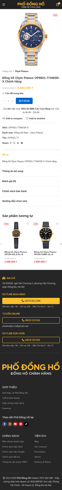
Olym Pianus (21, 71)
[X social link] (14, 143)
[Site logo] (31, 4)
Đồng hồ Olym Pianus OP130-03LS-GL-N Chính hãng (16, 254)
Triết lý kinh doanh (11, 398)
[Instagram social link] (10, 424)
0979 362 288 (32, 300)
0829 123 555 (32, 320)
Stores (37, 457)
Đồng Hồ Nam (21, 132)
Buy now (24, 101)
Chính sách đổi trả (11, 457)
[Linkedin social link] (18, 143)
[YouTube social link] (15, 424)
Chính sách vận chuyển (13, 452)
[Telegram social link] (22, 143)
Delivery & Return (42, 462)
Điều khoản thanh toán (13, 441)
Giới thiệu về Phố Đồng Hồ (15, 393)
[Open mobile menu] (4, 4)
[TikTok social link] (26, 424)
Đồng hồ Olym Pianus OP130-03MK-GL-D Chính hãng (45, 254)
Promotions (39, 452)
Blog (36, 441)
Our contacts (40, 446)
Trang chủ (7, 71)
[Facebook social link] (10, 143)
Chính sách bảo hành (12, 446)
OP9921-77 (13, 137)
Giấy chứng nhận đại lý (13, 403)
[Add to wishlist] (27, 224)
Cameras (6, 408)
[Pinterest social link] (21, 424)
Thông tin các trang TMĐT (14, 462)
